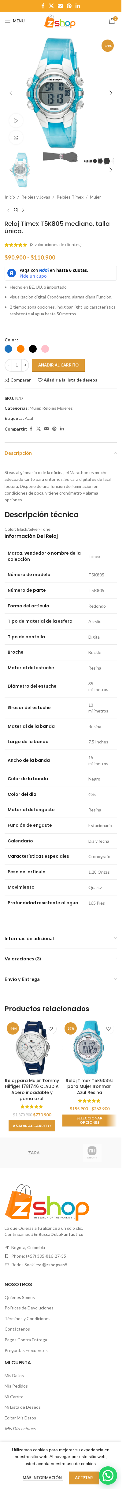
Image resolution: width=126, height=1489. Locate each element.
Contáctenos (17, 1328)
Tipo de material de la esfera (40, 621)
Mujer (95, 196)
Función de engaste (30, 825)
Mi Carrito (14, 1396)
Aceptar (84, 1477)
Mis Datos (14, 1375)
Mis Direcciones (20, 1428)
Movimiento (21, 887)
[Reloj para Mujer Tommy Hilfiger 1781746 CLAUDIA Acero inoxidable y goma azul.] (32, 1047)
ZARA (34, 1152)
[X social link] (51, 5)
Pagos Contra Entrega (26, 1339)
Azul (29, 418)
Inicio (10, 196)
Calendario (20, 841)
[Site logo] (60, 20)
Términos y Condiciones (27, 1318)
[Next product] (23, 210)
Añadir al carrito (58, 365)
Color (10, 339)
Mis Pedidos (16, 1385)
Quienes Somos (20, 1297)
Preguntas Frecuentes (26, 1350)
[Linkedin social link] (78, 5)
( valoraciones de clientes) (56, 244)
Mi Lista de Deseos (23, 1407)
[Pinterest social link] (69, 5)
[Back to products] (15, 210)
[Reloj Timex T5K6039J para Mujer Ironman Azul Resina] (89, 1047)
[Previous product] (8, 210)
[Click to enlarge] (16, 137)
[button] (11, 93)
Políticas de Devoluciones (29, 1307)
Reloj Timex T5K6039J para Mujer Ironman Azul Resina (89, 1086)
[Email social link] (60, 5)
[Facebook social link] (43, 5)
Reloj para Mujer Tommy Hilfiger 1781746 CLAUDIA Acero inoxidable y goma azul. (32, 1089)
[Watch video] (16, 120)
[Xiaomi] (92, 1153)
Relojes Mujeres (57, 408)
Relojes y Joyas (35, 196)
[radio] (8, 349)
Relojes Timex (70, 196)
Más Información (43, 1477)
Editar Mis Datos (20, 1417)
